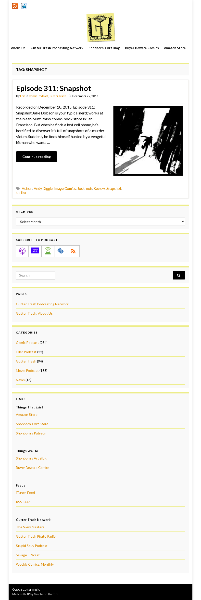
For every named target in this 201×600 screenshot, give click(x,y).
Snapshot (113, 188)
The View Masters (30, 527)
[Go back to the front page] (100, 27)
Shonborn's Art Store (32, 424)
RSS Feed (23, 502)
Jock (81, 188)
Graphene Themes (46, 594)
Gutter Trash (58, 96)
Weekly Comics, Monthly (35, 564)
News (20, 380)
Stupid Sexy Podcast (32, 546)
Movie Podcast (27, 370)
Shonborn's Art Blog (31, 458)
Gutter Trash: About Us (34, 313)
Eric (22, 96)
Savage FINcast (28, 555)
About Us (18, 48)
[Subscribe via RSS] (73, 251)
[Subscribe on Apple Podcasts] (22, 251)
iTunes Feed (25, 492)
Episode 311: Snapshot (53, 88)
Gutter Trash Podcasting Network (57, 48)
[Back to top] (190, 589)
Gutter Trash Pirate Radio (36, 536)
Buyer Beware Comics (142, 48)
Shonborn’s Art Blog (104, 48)
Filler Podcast (26, 352)
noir (89, 188)
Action (27, 188)
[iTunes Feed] (24, 5)
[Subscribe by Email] (60, 251)
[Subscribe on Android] (47, 251)
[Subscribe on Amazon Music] (35, 251)
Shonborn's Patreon (31, 433)
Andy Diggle (43, 188)
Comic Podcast (38, 96)
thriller (21, 192)
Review (99, 188)
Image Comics (65, 188)
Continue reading (36, 156)
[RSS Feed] (15, 5)
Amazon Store (175, 48)
